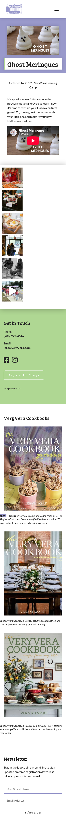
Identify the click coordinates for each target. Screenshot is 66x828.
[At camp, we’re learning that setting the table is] (12, 223)
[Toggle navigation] (56, 9)
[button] (33, 812)
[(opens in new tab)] (33, 468)
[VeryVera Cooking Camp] (14, 9)
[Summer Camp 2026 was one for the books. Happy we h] (12, 291)
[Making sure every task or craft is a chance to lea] (12, 268)
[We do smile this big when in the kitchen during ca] (12, 178)
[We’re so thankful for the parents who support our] (12, 245)
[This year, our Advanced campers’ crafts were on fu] (12, 200)
